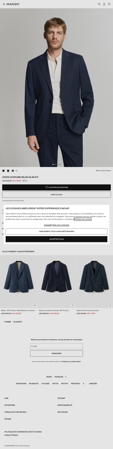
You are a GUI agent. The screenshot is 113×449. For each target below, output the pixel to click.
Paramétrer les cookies (56, 225)
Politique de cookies (82, 219)
